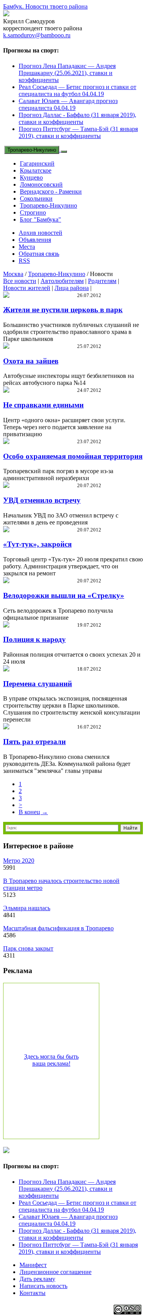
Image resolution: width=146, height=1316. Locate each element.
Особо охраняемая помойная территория (72, 456)
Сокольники (36, 198)
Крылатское (35, 170)
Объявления (35, 239)
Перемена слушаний (37, 684)
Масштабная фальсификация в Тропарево (58, 928)
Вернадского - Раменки (51, 191)
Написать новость (43, 1286)
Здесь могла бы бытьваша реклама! (51, 1060)
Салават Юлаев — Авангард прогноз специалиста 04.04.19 (68, 104)
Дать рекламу (37, 1279)
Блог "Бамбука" (40, 219)
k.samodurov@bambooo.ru (36, 35)
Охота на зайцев (30, 361)
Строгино (33, 212)
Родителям (102, 281)
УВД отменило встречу (42, 500)
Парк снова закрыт (28, 948)
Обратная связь (39, 253)
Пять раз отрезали (34, 742)
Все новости (19, 281)
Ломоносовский (41, 184)
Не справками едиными (43, 405)
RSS (24, 260)
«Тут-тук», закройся (37, 544)
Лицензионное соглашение (55, 1272)
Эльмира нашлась (26, 908)
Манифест (33, 1265)
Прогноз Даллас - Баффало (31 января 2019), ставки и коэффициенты (77, 118)
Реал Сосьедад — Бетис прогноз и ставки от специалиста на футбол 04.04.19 (77, 90)
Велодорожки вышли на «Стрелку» (63, 595)
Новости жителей (26, 288)
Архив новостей (40, 232)
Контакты (32, 1293)
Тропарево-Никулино (31, 150)
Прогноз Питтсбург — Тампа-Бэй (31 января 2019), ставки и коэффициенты (78, 132)
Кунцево (31, 177)
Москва (13, 274)
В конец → (33, 812)
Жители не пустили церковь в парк (63, 310)
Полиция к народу (34, 639)
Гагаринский (37, 163)
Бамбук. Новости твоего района (45, 6)
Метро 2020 (18, 860)
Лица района (72, 288)
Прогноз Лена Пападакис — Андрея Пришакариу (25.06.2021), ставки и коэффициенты (67, 73)
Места (27, 246)
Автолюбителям (62, 281)
